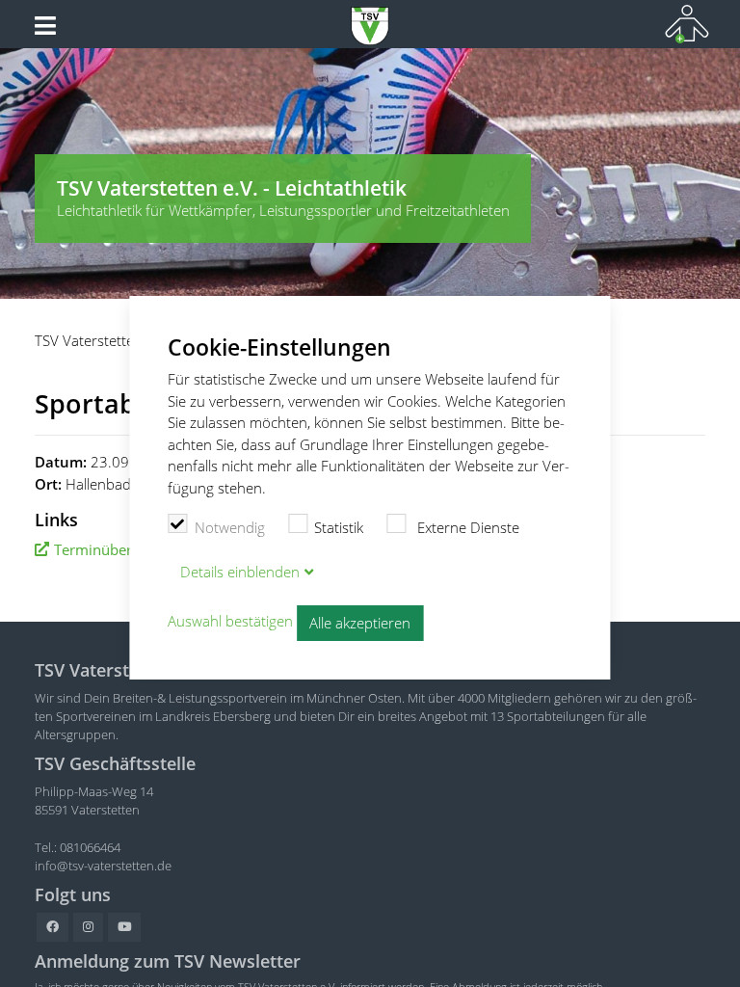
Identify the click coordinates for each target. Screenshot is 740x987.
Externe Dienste (466, 527)
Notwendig (230, 527)
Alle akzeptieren (359, 622)
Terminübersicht (108, 549)
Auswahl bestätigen (230, 621)
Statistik (338, 527)
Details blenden (240, 571)
